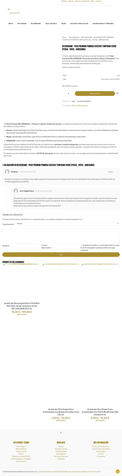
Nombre (6, 246)
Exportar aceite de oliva (82, 1)
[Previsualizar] (37, 274)
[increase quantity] (72, 94)
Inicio (64, 37)
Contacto (99, 1)
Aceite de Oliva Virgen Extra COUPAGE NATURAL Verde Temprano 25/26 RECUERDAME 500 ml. (21, 306)
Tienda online (60, 451)
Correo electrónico (46, 246)
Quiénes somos (61, 449)
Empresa (64, 1)
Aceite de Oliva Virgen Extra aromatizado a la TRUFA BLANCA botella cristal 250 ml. (100, 412)
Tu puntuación (8, 224)
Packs (74, 105)
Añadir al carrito (95, 93)
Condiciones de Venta (101, 449)
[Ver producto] (37, 266)
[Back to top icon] (118, 471)
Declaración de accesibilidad (50, 471)
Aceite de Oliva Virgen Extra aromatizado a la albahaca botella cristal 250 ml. (61, 412)
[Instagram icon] (113, 471)
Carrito (101, 454)
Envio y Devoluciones (100, 446)
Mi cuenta (101, 456)
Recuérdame (74, 37)
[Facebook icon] (111, 471)
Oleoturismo (21, 461)
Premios (71, 1)
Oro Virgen (21, 446)
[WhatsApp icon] (109, 471)
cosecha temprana (84, 101)
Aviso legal (100, 451)
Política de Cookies (70, 471)
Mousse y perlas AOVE (21, 456)
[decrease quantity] (64, 94)
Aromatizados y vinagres (21, 459)
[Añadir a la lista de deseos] (37, 270)
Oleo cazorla (21, 451)
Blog (92, 1)
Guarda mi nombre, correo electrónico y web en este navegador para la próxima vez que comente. (99, 247)
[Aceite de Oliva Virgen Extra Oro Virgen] (13, 12)
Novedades (61, 454)
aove (73, 101)
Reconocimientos (61, 456)
